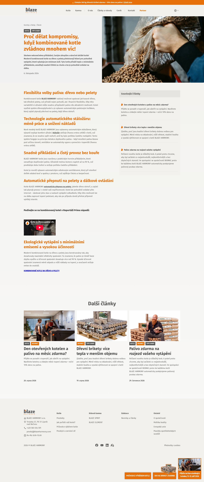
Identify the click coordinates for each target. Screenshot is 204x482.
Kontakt (131, 10)
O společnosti (160, 418)
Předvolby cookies (172, 445)
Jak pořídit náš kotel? (66, 422)
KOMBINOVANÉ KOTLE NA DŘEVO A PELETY (42, 271)
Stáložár (56, 133)
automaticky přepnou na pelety (57, 186)
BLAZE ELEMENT (96, 422)
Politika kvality (160, 422)
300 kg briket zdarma (164, 476)
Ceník (119, 10)
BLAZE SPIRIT (94, 418)
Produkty (60, 418)
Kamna (78, 10)
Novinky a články (29, 25)
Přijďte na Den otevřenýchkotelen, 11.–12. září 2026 (190, 474)
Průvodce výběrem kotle (67, 427)
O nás (90, 10)
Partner (143, 10)
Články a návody (105, 10)
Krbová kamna (95, 413)
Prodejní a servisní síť (66, 431)
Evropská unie (160, 427)
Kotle (68, 10)
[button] (176, 10)
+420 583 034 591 (34, 428)
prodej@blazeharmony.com (39, 431)
